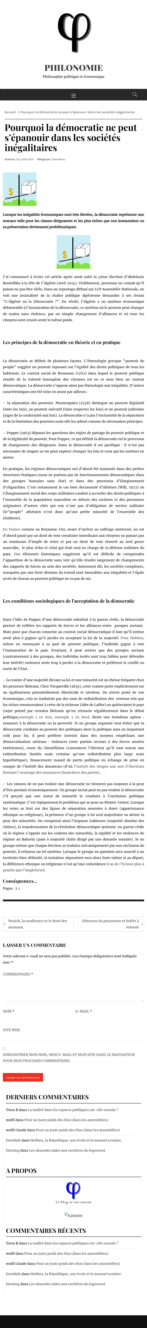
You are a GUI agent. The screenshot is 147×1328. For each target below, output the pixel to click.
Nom (9, 1011)
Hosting (13, 1150)
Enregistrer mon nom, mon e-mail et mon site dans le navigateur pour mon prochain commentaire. (69, 1057)
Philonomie (73, 67)
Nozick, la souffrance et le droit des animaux (37, 924)
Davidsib (13, 1140)
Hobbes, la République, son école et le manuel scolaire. (76, 1140)
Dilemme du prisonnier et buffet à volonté (110, 924)
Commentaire (18, 974)
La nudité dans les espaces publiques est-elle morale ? (73, 1110)
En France (11, 529)
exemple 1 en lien (35, 717)
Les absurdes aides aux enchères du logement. (67, 1150)
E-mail (83, 1011)
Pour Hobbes (132, 638)
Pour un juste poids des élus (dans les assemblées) (66, 1120)
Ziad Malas (58, 159)
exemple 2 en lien (71, 717)
